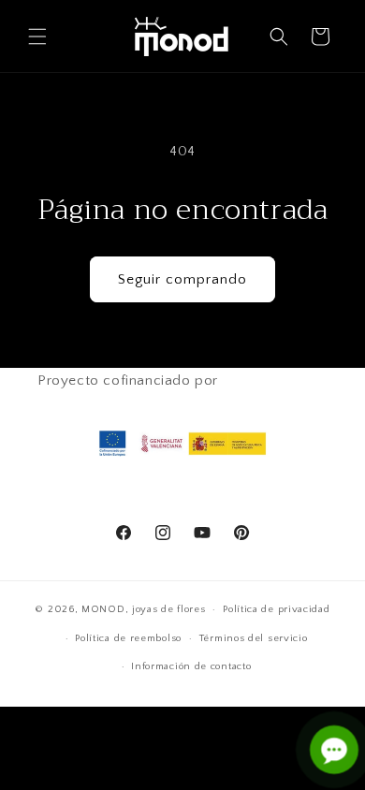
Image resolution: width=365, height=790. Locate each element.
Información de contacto (191, 666)
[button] (37, 36)
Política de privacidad (276, 609)
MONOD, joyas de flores (143, 609)
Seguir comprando (182, 279)
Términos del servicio (253, 638)
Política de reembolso (128, 638)
